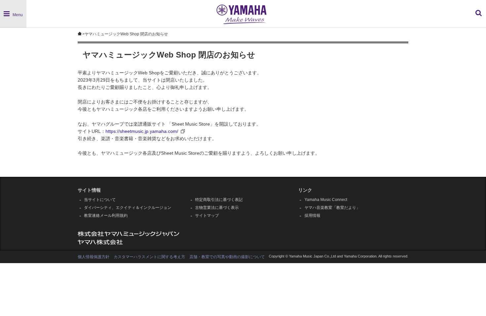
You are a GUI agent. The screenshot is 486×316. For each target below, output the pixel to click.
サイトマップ (207, 215)
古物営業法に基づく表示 (217, 208)
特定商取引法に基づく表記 (219, 200)
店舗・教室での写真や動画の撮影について (227, 257)
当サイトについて (100, 200)
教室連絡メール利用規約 (106, 215)
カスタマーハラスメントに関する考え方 (149, 257)
